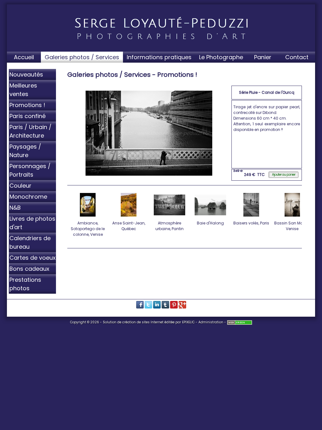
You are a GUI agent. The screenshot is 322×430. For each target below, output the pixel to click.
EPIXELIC (188, 322)
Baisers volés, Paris (251, 223)
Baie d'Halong (210, 223)
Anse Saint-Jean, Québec (128, 225)
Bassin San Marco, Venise (292, 225)
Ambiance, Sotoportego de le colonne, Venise (88, 228)
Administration (210, 322)
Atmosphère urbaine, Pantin (169, 225)
